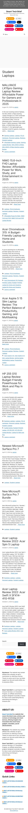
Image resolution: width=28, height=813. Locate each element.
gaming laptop (19, 358)
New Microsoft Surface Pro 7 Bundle (11, 494)
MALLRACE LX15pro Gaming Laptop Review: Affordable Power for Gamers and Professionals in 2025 (13, 94)
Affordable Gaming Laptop (12, 142)
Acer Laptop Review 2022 (12, 631)
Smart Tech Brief (14, 11)
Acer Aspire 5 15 (9, 355)
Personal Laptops (14, 138)
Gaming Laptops (9, 135)
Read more (11, 131)
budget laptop (8, 428)
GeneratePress (14, 810)
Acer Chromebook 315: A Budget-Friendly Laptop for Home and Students (14, 235)
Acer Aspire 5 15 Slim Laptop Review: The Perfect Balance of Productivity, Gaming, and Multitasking (13, 308)
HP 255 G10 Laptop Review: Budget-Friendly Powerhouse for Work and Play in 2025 (12, 381)
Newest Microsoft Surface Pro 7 (13, 447)
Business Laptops (9, 421)
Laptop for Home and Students (11, 287)
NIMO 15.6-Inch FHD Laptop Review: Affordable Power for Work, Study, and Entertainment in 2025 (13, 170)
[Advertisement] (14, 51)
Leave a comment (9, 151)
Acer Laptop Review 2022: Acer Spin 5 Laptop (13, 541)
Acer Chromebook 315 (11, 280)
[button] (24, 34)
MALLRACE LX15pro (18, 145)
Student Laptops (7, 140)
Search (4, 641)
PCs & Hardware (15, 209)
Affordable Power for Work (12, 216)
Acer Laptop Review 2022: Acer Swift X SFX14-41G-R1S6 (13, 593)
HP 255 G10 (10, 430)
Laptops (17, 135)
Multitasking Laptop (8, 360)
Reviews (22, 138)
